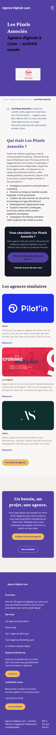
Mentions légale (13, 724)
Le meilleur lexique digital (17, 646)
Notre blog (10, 627)
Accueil (6, 99)
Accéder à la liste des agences (28, 537)
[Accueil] (16, 7)
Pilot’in (45, 727)
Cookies (32, 721)
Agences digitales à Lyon (21, 99)
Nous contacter (28, 549)
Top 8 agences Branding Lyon (19, 639)
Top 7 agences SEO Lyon (17, 633)
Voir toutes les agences (15, 462)
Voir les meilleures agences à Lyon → (28, 257)
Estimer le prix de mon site (28, 267)
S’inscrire (12, 674)
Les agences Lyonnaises (17, 621)
